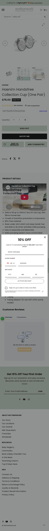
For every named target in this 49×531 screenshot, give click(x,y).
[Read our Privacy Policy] (42, 291)
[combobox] (10, 263)
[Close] (45, 237)
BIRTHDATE (8, 270)
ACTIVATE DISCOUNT (24, 281)
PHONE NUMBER (10, 258)
